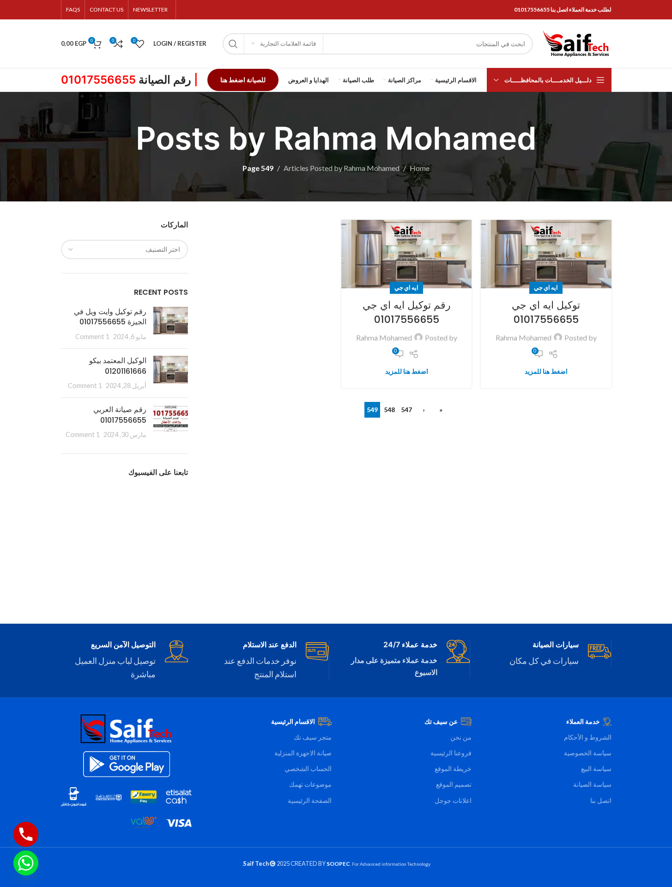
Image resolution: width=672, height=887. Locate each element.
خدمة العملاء (583, 721)
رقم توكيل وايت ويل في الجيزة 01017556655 (110, 316)
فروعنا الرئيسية (451, 753)
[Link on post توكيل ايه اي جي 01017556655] (546, 254)
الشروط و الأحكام (587, 737)
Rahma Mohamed (405, 138)
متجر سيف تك (313, 737)
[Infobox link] (547, 654)
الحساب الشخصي (308, 768)
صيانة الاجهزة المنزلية (303, 753)
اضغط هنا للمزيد (546, 371)
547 (406, 409)
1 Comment (92, 336)
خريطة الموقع (453, 768)
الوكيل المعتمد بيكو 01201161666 (117, 365)
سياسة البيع (596, 768)
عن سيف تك (441, 721)
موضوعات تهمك (310, 784)
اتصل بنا (600, 800)
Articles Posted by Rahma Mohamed (342, 168)
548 (389, 409)
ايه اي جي (546, 287)
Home (420, 168)
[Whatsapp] (25, 863)
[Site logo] (576, 42)
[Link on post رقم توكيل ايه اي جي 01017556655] (406, 254)
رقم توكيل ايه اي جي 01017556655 (407, 312)
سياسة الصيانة (592, 784)
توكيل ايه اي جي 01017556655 (546, 312)
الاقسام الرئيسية (293, 721)
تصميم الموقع (454, 784)
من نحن (461, 737)
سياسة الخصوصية (587, 753)
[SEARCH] (233, 44)
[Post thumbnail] (170, 324)
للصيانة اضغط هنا (243, 80)
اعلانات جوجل (453, 800)
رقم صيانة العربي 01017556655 (119, 414)
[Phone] (25, 834)
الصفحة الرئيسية (310, 800)
